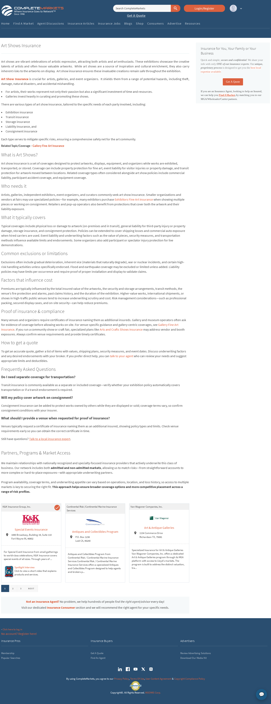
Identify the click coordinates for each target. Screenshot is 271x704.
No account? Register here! (19, 634)
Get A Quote (136, 15)
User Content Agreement (158, 678)
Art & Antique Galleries (159, 528)
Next (31, 588)
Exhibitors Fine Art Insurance (134, 199)
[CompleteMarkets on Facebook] (128, 669)
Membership (7, 653)
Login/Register (204, 8)
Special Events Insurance (31, 529)
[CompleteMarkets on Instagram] (151, 669)
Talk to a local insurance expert (49, 439)
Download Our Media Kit (193, 658)
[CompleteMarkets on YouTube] (135, 669)
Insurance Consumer (61, 607)
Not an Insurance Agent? (42, 602)
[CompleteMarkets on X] (143, 669)
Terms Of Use (137, 678)
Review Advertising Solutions (195, 653)
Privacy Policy (121, 678)
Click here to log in (12, 629)
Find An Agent (98, 658)
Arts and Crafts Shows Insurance (121, 329)
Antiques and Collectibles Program (95, 532)
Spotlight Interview (24, 567)
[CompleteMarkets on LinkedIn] (120, 669)
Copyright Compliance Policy (189, 678)
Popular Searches (10, 658)
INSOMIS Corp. (153, 692)
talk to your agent (121, 356)
